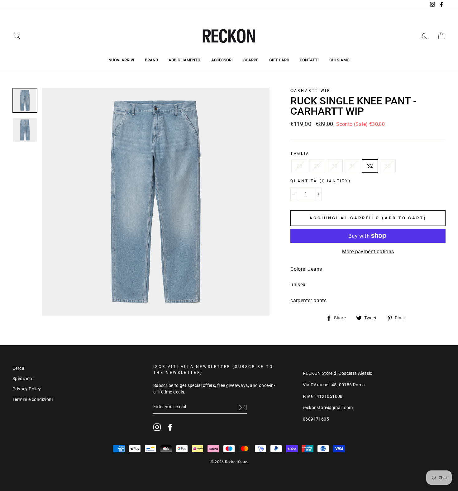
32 (370, 166)
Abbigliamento (184, 60)
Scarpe (250, 60)
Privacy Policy (26, 388)
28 (299, 166)
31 (352, 166)
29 (317, 166)
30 (335, 166)
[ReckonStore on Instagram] (157, 427)
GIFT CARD (279, 60)
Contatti (309, 60)
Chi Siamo (339, 60)
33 (388, 166)
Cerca (18, 368)
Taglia (300, 153)
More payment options (368, 252)
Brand (151, 60)
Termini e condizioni (32, 399)
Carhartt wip (310, 90)
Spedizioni (22, 378)
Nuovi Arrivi (121, 60)
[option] (156, 202)
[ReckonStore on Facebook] (170, 427)
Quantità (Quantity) (320, 181)
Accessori (222, 60)
